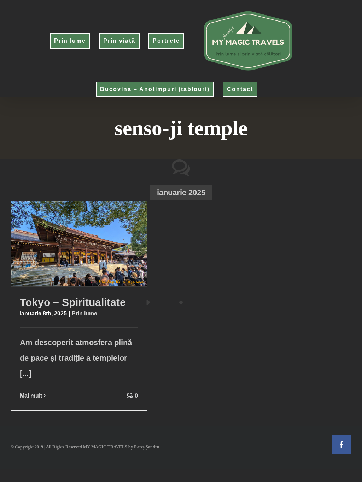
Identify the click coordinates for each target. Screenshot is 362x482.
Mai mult (31, 396)
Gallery (92, 243)
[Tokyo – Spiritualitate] (79, 243)
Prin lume (84, 314)
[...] (25, 373)
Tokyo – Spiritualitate (65, 243)
